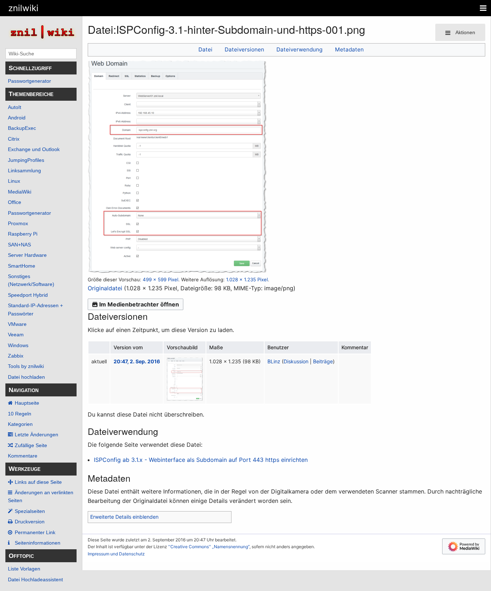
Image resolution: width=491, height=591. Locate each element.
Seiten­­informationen (37, 543)
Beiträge (323, 361)
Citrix (13, 139)
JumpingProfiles (26, 160)
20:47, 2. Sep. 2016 (137, 361)
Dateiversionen (244, 49)
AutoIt (14, 107)
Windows (18, 345)
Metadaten (349, 49)
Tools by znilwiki (26, 366)
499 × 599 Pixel (160, 279)
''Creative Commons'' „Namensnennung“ (208, 546)
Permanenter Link (35, 532)
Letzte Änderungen (36, 434)
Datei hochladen (26, 377)
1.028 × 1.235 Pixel (247, 279)
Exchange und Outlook (34, 149)
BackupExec (22, 128)
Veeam (16, 334)
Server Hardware (27, 255)
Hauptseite (27, 403)
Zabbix (15, 356)
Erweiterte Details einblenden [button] (124, 517)
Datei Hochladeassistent (35, 579)
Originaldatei (105, 288)
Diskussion (296, 361)
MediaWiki (19, 192)
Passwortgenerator (29, 81)
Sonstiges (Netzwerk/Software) (31, 280)
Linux (14, 181)
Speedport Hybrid (28, 295)
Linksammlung (24, 170)
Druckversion (30, 521)
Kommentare (22, 456)
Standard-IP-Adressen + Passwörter (35, 309)
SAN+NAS (19, 244)
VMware (17, 324)
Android (17, 118)
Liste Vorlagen (24, 569)
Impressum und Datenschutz (116, 553)
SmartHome (21, 266)
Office (14, 202)
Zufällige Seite (31, 445)
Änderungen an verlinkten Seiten (40, 496)
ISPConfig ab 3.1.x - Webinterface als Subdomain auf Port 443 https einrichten (201, 459)
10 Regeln (19, 414)
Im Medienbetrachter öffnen (139, 304)
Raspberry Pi (22, 234)
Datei (205, 49)
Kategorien (20, 424)
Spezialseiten (30, 511)
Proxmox (18, 223)
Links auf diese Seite (38, 482)
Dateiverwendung (299, 49)
